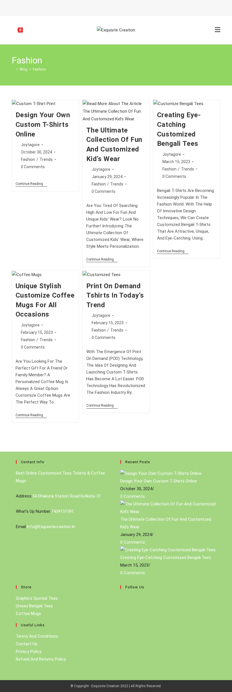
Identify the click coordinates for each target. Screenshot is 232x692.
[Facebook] (121, 601)
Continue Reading (31, 184)
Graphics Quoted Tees (37, 598)
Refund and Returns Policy (41, 659)
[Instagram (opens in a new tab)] (118, 7)
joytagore (30, 144)
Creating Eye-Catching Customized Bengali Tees (165, 557)
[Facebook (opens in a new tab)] (112, 7)
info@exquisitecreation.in (51, 526)
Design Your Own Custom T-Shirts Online (43, 124)
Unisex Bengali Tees (34, 605)
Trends (46, 159)
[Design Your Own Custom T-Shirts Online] (160, 473)
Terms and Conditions (37, 636)
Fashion (39, 69)
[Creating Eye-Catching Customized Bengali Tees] (168, 549)
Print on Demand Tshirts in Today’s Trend (115, 295)
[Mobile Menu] (217, 30)
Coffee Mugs (28, 613)
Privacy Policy (28, 651)
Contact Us (26, 643)
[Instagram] (121, 615)
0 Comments (33, 167)
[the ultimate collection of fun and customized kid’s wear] (168, 507)
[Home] (13, 69)
